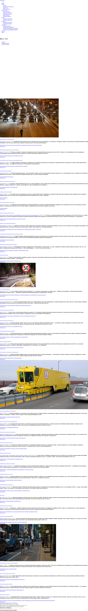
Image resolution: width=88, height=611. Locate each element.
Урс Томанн (16, 448)
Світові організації (7, 26)
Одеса (1, 301)
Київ (1, 312)
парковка (25, 166)
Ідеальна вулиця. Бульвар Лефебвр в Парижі (6, 516)
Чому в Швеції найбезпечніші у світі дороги (6, 474)
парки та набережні (9, 250)
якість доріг (10, 326)
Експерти (4, 21)
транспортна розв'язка (5, 187)
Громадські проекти (7, 13)
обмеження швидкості (26, 294)
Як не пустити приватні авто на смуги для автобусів (7, 573)
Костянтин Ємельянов (50, 600)
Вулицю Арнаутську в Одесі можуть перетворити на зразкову (9, 299)
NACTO (16, 427)
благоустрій (17, 522)
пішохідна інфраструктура (5, 600)
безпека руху (10, 155)
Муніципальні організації (8, 27)
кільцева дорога (3, 358)
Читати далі (2, 146)
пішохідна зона (22, 438)
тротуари (13, 600)
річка (27, 250)
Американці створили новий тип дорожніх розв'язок (7, 181)
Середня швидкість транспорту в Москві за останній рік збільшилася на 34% (11, 160)
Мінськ (1, 152)
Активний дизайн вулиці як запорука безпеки (6, 484)
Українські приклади (7, 20)
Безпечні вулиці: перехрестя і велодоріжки (6, 505)
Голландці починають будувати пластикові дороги (7, 202)
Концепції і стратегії (7, 12)
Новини (4, 5)
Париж (32, 215)
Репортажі (5, 7)
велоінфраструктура (12, 229)
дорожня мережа (5, 43)
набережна (2, 250)
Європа (3, 215)
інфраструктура (10, 358)
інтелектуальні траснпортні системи (7, 145)
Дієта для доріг (2, 495)
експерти (21, 155)
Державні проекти (7, 16)
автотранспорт (11, 166)
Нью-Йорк (4, 225)
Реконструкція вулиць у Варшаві (4, 594)
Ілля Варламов (24, 522)
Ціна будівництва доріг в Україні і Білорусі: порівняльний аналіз (9, 352)
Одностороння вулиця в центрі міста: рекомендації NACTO (8, 421)
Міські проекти (6, 15)
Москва (1, 162)
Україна (4, 301)
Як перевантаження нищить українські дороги (6, 320)
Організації (4, 24)
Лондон (28, 215)
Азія (1, 215)
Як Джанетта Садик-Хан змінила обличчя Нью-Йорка (7, 223)
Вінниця (1, 444)
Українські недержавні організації (10, 29)
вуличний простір (3, 229)
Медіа (3, 4)
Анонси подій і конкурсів (8, 6)
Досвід (3, 17)
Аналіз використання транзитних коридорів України (7, 331)
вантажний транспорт (17, 326)
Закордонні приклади (7, 18)
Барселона (2, 434)
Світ (1, 257)
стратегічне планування (15, 337)
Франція (13, 455)
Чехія (13, 215)
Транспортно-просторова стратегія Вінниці (6, 442)
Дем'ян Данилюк (24, 511)
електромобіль (3, 239)
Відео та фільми (6, 9)
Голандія (2, 173)
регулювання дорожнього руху (27, 145)
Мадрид (5, 246)
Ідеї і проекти (4, 10)
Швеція (1, 476)
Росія (1, 343)
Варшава (36, 215)
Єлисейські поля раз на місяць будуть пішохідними (7, 463)
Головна (3, 42)
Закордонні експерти (7, 22)
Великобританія (18, 215)
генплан (12, 448)
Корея (7, 455)
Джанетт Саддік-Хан (36, 229)
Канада (4, 141)
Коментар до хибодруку (5, 607)
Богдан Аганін (12, 294)
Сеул (29, 455)
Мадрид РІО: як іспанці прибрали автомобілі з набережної (8, 244)
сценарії (8, 469)
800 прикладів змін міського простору (5, 453)
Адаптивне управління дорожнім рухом (5, 341)
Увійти (3, 32)
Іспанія (1, 246)
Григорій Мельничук (4, 294)
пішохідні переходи (4, 218)
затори (15, 166)
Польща (10, 215)
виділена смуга (21, 579)
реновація (16, 250)
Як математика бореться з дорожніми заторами (7, 139)
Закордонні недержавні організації (10, 28)
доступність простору (20, 218)
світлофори (18, 145)
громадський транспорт (26, 305)
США (1, 141)
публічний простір (20, 229)
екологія (17, 438)
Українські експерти (7, 23)
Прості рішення (6, 11)
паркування (16, 155)
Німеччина (24, 215)
